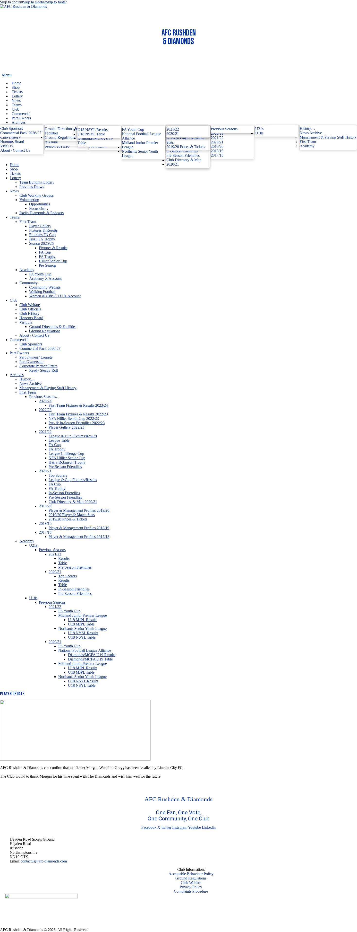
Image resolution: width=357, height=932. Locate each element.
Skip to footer (56, 2)
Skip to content (11, 2)
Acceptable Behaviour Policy (191, 874)
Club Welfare (191, 882)
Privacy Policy (191, 887)
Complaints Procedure (191, 891)
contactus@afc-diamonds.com (44, 861)
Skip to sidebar (34, 2)
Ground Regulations (190, 878)
